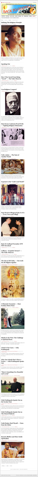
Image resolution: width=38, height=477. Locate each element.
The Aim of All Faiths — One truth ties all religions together (12, 261)
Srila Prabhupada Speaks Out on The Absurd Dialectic (11, 413)
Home (2, 20)
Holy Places (12, 16)
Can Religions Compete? (9, 89)
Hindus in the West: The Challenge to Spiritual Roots (12, 338)
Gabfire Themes (35, 475)
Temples (12, 158)
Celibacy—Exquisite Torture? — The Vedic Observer (11, 251)
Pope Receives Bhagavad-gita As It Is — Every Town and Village (12, 213)
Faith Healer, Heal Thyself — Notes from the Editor (12, 424)
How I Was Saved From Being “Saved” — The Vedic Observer (11, 78)
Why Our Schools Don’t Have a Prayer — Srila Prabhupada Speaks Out (12, 361)
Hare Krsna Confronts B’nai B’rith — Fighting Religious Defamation (12, 124)
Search (35, 2)
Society (34, 16)
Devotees (3, 16)
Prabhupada (26, 16)
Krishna (19, 16)
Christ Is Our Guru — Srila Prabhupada (10, 348)
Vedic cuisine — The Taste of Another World (10, 156)
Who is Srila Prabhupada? (23, 469)
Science (30, 16)
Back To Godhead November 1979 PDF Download (12, 245)
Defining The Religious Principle (11, 22)
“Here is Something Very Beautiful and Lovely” (12, 373)
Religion (15, 24)
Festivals (7, 16)
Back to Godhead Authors (14, 469)
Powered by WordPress (30, 475)
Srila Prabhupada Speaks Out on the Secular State (11, 401)
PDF (22, 16)
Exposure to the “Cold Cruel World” (12, 182)
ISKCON (16, 16)
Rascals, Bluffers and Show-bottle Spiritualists (11, 437)
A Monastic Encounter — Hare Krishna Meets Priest (11, 305)
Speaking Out (5, 64)
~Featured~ (14, 127)
